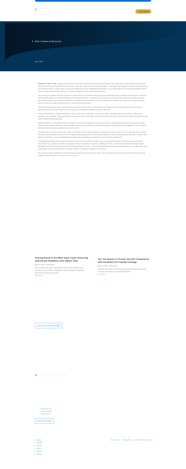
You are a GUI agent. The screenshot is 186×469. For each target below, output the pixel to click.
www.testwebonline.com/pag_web (65, 155)
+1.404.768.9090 (46, 411)
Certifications (70, 7)
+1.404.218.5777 (45, 414)
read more (38, 275)
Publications (50, 265)
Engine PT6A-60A (138, 333)
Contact (107, 7)
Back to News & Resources (48, 41)
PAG (116, 375)
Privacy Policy (127, 440)
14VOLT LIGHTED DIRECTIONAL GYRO (108, 318)
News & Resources (93, 7)
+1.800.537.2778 (45, 409)
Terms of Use (115, 440)
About (80, 7)
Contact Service (44, 332)
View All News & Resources (133, 246)
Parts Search (144, 11)
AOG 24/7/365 (57, 15)
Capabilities (56, 7)
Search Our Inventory (47, 325)
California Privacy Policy (142, 440)
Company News (40, 48)
